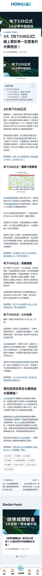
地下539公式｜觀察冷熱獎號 (20, 92)
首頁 (4, 574)
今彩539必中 (18, 465)
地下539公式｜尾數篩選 (18, 94)
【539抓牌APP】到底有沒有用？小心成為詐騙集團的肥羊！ (31, 485)
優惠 (12, 574)
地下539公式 (31, 465)
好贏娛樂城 (19, 138)
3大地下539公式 (12, 89)
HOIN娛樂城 (7, 32)
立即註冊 (21, 573)
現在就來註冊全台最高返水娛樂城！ (20, 100)
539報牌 (17, 456)
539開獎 (7, 465)
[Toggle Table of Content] (31, 86)
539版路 (7, 460)
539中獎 (7, 456)
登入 (38, 574)
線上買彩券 (8, 469)
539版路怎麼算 (19, 460)
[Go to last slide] (6, 532)
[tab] (16, 556)
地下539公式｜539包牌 (18, 97)
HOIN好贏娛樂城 (11, 52)
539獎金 (31, 460)
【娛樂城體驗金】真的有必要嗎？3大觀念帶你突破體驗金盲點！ (20, 541)
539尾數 (26, 456)
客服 (29, 574)
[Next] (35, 532)
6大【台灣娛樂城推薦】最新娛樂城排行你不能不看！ (11, 485)
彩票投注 (15, 32)
